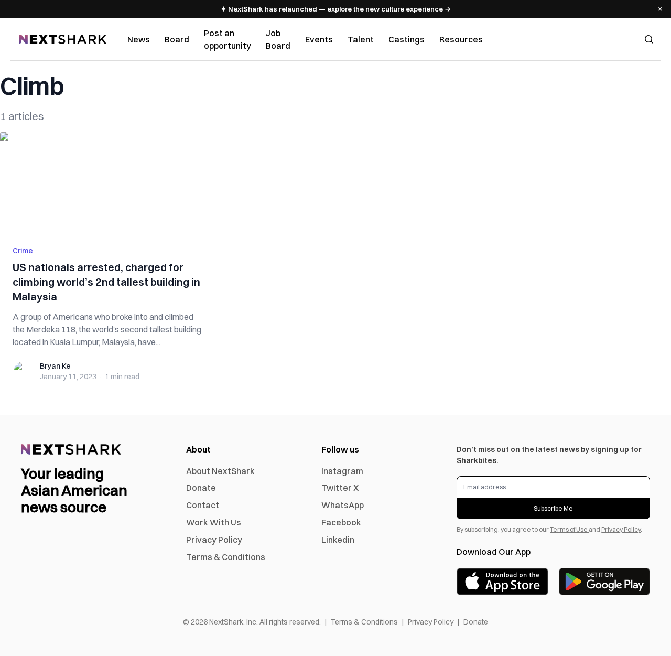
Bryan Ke (55, 366)
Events (319, 39)
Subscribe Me (553, 508)
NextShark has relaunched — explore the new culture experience (336, 9)
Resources (461, 39)
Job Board (278, 39)
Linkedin (337, 539)
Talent (361, 39)
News (138, 39)
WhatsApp (342, 505)
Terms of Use (569, 529)
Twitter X (340, 487)
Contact (202, 505)
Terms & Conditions (225, 557)
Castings (406, 39)
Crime (23, 250)
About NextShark (220, 471)
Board (177, 39)
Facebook (341, 522)
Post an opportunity (227, 39)
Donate (201, 487)
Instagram (342, 471)
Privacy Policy (214, 539)
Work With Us (213, 522)
